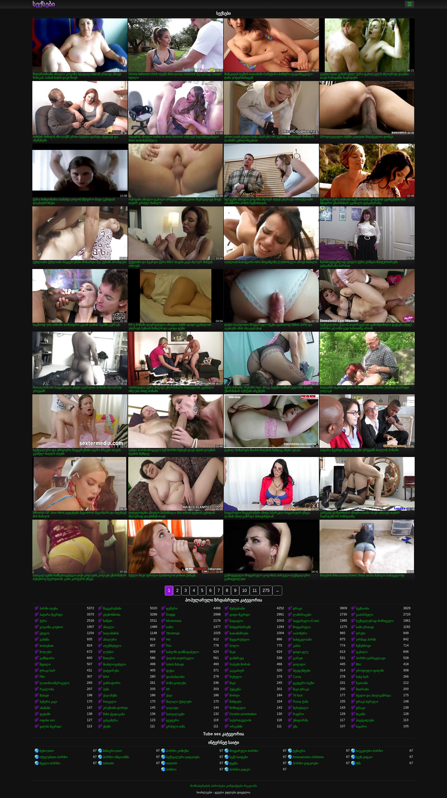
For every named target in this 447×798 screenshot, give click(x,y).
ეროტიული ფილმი (370, 670)
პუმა (106, 689)
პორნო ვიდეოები (305, 763)
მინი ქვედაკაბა (114, 714)
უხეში (107, 726)
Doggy (170, 614)
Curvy (297, 677)
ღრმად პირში (366, 639)
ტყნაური (299, 751)
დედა (170, 670)
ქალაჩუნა (110, 695)
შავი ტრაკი (301, 689)
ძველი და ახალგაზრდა (373, 695)
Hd (168, 639)
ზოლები (45, 652)
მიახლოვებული (114, 664)
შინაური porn (112, 751)
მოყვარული (301, 627)
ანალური (110, 639)
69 (168, 689)
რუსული (235, 677)
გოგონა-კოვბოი (51, 627)
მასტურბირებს (240, 627)
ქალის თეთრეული (180, 658)
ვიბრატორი (111, 683)
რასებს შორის (239, 664)
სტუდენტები (301, 670)
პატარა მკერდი (51, 614)
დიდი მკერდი (239, 614)
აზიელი (108, 627)
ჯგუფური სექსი (303, 683)
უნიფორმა (300, 720)
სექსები (44, 4)
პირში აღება (49, 608)
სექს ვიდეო (364, 757)
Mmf (106, 677)
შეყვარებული (239, 639)
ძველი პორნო (50, 763)
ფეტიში (45, 714)
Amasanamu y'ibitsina (308, 757)
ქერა (43, 621)
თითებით (47, 646)
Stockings (173, 633)
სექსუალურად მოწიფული (375, 621)
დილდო (299, 664)
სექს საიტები (238, 757)
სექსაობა (362, 608)
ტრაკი (297, 608)
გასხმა (44, 639)
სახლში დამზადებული (182, 652)
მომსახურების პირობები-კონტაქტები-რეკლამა (223, 785)
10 (244, 590)
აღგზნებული (112, 646)
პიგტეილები (365, 720)
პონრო (171, 769)
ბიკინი (360, 714)
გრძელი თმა (175, 726)
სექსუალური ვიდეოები (182, 757)
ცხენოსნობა (111, 614)
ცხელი (44, 633)
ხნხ (358, 763)
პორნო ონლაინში (116, 757)
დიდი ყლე (300, 652)
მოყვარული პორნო (243, 751)
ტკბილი (362, 652)
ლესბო (108, 652)
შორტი (234, 695)
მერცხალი (300, 708)
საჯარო (361, 726)
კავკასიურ (236, 670)
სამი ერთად (365, 627)
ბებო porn (47, 751)
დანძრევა (236, 658)
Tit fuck (298, 695)
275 (266, 590)
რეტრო (298, 714)
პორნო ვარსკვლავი (370, 658)
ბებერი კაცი (48, 701)
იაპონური (300, 633)
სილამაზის (111, 633)
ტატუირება (111, 670)
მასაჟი (44, 695)
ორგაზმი (235, 726)
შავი (232, 652)
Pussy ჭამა (300, 701)
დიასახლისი (175, 677)
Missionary (173, 621)
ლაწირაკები (302, 614)
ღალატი (172, 708)
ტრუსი (360, 633)
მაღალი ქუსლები (178, 701)
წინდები (235, 701)
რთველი (109, 701)
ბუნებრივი (363, 646)
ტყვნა (233, 763)
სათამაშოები (238, 633)
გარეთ (298, 658)
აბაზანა (45, 708)
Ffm (42, 677)
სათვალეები (175, 714)
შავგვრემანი (112, 608)
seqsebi (171, 763)
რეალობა (47, 689)
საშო (169, 627)
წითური (108, 658)
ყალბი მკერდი (50, 726)
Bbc (358, 664)
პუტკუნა (235, 689)
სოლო (234, 646)
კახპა (297, 646)
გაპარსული (364, 614)
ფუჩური (171, 608)
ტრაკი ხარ (47, 670)
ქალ (169, 695)
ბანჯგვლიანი (302, 639)
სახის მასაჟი (175, 664)
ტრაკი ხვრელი (367, 701)
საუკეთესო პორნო (369, 751)
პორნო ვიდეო (239, 769)
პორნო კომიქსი (177, 751)
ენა (295, 726)
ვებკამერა (110, 720)
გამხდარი (47, 658)
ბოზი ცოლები (176, 683)
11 (254, 590)
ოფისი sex (47, 720)
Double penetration (243, 714)
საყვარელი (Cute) (306, 621)
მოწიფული (237, 708)
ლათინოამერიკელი (54, 683)
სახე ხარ (362, 677)
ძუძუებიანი (237, 608)
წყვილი (45, 664)
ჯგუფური (172, 720)
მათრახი (362, 689)
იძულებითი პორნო (54, 757)
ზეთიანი (362, 683)
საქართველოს (240, 720)
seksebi (108, 763)
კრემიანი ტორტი (115, 708)
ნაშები (107, 621)
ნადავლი (236, 621)
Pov (169, 646)
